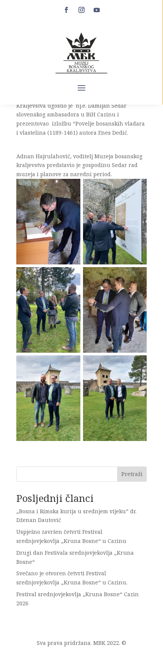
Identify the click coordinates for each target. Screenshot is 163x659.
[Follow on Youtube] (97, 10)
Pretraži (132, 474)
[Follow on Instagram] (81, 10)
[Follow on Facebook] (66, 10)
